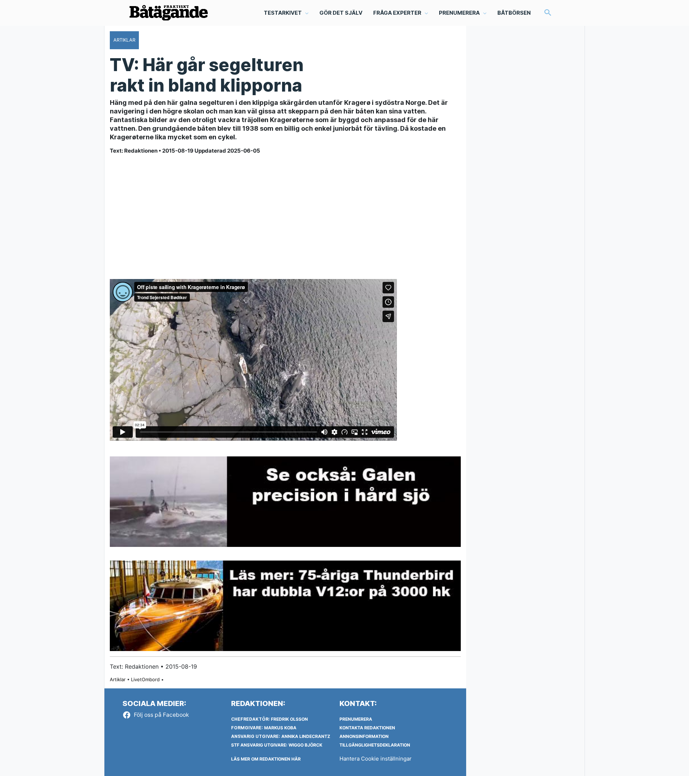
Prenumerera (355, 719)
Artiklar (118, 679)
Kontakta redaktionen (367, 727)
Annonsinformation (364, 736)
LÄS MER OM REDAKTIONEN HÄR (266, 759)
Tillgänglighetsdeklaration (374, 745)
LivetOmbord (145, 679)
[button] (548, 13)
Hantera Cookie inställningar (375, 758)
